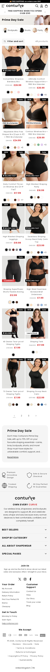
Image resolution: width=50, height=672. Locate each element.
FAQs (28, 595)
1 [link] (14, 415)
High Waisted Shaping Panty (36, 185)
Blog (28, 605)
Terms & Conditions (26, 648)
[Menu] (3, 6)
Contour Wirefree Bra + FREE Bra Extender (37, 132)
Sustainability (26, 660)
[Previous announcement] (5, 12)
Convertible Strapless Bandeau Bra (13, 80)
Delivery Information (11, 592)
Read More (13, 457)
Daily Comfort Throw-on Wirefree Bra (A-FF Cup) (13, 187)
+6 (22, 147)
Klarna (4, 603)
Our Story (30, 598)
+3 (45, 145)
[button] (8, 92)
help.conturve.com (10, 623)
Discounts (27, 644)
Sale (37, 644)
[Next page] (36, 416)
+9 (45, 95)
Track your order (33, 602)
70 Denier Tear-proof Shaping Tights (13, 392)
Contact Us (31, 591)
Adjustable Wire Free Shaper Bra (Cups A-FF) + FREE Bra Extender (13, 134)
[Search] (37, 6)
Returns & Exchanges (26, 652)
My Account (7, 588)
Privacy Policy (36, 656)
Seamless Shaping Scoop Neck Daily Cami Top (36, 239)
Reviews (17, 644)
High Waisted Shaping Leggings (13, 237)
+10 (45, 305)
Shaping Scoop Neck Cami (37, 392)
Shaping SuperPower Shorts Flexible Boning (13, 290)
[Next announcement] (45, 12)
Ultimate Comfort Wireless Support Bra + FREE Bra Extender (36, 82)
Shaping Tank (36, 341)
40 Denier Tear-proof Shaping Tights (13, 342)
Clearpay (6, 606)
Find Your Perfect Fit (10, 599)
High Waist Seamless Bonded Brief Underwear (37, 292)
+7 (22, 200)
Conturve (19, 641)
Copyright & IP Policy (18, 656)
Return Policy (7, 595)
